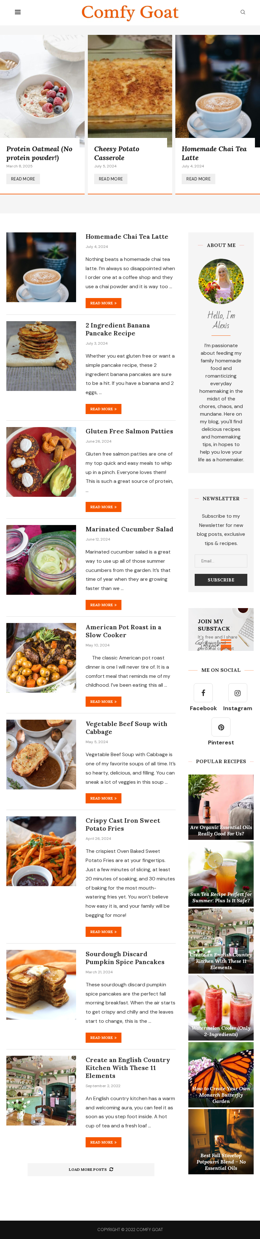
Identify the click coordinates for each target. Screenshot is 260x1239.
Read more (101, 303)
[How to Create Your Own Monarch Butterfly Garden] (221, 1074)
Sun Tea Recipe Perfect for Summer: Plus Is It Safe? (221, 897)
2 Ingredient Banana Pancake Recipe (118, 329)
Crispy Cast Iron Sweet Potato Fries (123, 824)
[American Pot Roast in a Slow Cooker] (41, 658)
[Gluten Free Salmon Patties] (41, 462)
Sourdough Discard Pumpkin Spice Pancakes (125, 958)
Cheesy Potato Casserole (116, 153)
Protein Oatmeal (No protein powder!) (39, 153)
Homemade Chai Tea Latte (127, 236)
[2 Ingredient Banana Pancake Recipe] (41, 356)
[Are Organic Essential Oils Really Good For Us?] (221, 807)
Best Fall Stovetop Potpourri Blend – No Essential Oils (221, 1161)
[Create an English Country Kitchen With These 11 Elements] (41, 1090)
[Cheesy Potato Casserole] (130, 114)
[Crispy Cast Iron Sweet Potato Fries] (41, 851)
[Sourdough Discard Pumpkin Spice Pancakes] (41, 985)
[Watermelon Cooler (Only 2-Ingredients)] (221, 1008)
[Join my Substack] (221, 629)
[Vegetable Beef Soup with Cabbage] (41, 754)
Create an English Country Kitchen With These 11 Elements (128, 1068)
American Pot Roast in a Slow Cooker (123, 631)
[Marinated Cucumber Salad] (41, 560)
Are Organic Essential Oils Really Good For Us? (221, 830)
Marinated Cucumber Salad (129, 529)
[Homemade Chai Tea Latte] (217, 114)
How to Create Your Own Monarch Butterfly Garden (221, 1094)
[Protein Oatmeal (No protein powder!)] (42, 114)
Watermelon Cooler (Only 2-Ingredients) (221, 1031)
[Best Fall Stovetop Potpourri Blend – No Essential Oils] (221, 1141)
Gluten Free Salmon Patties (129, 431)
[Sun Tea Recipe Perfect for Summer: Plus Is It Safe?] (221, 874)
